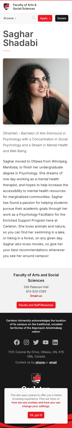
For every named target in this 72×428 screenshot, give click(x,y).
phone (40, 362)
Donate (61, 18)
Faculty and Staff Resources (36, 305)
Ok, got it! (36, 415)
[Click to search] (34, 18)
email (53, 362)
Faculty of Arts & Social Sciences (25, 6)
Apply (43, 18)
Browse (9, 18)
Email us (36, 296)
